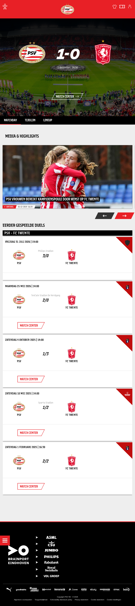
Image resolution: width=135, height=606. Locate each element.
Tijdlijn (30, 120)
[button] (5, 540)
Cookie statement (97, 600)
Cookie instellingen (114, 600)
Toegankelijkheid (41, 600)
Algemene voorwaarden (23, 600)
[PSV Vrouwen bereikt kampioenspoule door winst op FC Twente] (67, 177)
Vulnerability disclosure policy (61, 600)
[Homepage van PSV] (67, 9)
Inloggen (129, 6)
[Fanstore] (114, 6)
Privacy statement (81, 600)
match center (29, 325)
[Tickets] (122, 6)
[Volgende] (124, 215)
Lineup (47, 120)
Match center (65, 96)
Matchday (10, 120)
